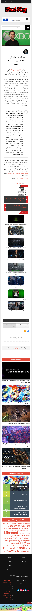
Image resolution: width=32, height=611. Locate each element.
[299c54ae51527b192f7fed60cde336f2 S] (16, 280)
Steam (11, 548)
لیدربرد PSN (24, 561)
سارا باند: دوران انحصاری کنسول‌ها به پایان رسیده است (16, 310)
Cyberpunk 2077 (9, 528)
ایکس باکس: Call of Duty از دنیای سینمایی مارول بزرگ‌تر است (16, 236)
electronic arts (21, 528)
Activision (7, 523)
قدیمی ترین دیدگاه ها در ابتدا (23, 326)
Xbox (23, 190)
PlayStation (17, 538)
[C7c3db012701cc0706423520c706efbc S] (16, 231)
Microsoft (21, 188)
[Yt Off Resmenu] (27, 27)
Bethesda (26, 523)
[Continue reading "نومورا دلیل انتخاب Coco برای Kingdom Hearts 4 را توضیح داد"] (16, 434)
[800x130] (16, 19)
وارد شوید (16, 348)
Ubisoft (20, 548)
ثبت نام (9, 2)
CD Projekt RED (24, 526)
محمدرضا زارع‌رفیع (23, 178)
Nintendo (16, 535)
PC (11, 538)
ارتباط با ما (24, 558)
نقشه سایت (8, 569)
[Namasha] (23, 590)
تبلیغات (9, 558)
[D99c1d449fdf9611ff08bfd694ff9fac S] (16, 242)
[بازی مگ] (16, 10)
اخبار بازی (18, 70)
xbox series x (21, 194)
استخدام (9, 561)
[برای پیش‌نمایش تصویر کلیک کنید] (16, 38)
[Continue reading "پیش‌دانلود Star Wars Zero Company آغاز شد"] (16, 414)
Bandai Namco (17, 524)
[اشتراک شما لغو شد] (25, 331)
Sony (22, 543)
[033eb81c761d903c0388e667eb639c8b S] (16, 267)
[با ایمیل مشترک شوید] (28, 331)
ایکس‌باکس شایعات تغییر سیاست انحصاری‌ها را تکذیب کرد (16, 247)
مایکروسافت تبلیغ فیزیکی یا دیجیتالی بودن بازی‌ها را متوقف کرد (16, 224)
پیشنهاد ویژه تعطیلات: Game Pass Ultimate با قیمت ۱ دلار (16, 299)
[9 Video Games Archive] (16, 607)
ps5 (11, 541)
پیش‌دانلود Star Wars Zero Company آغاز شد (19, 423)
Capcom (13, 526)
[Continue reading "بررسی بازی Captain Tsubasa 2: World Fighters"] (16, 393)
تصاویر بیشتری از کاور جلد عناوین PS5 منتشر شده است (18, 206)
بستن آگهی (29, 603)
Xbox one (14, 551)
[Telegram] (18, 590)
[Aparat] (28, 590)
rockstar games (13, 543)
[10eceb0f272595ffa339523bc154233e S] (16, 219)
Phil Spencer (21, 192)
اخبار (17, 178)
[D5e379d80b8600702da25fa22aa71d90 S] (16, 294)
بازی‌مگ (13, 70)
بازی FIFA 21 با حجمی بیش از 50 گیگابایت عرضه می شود (15, 199)
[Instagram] (21, 590)
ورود (4, 2)
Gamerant (19, 183)
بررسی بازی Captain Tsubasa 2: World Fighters (17, 403)
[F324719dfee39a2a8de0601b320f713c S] (16, 254)
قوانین (10, 565)
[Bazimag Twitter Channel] (25, 590)
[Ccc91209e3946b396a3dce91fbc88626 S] (16, 305)
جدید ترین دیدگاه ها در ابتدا (10, 326)
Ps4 (7, 540)
